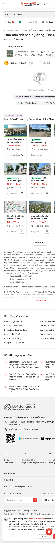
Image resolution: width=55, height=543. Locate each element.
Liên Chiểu (23, 30)
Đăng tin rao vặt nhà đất (14, 342)
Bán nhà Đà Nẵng (47, 334)
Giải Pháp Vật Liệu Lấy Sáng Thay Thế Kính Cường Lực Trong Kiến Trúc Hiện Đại (24, 377)
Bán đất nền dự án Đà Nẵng (15, 330)
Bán (6, 30)
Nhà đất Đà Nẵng (47, 338)
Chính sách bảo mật (36, 518)
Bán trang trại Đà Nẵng (13, 325)
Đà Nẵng (13, 30)
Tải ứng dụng (34, 4)
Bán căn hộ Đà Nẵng (12, 338)
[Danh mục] (4, 4)
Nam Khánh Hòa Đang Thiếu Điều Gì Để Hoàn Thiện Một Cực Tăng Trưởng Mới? (24, 389)
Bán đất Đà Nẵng (47, 325)
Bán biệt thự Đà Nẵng (13, 334)
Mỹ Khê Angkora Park (13, 321)
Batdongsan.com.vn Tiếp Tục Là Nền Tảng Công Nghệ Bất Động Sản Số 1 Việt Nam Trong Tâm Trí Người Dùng (24, 364)
